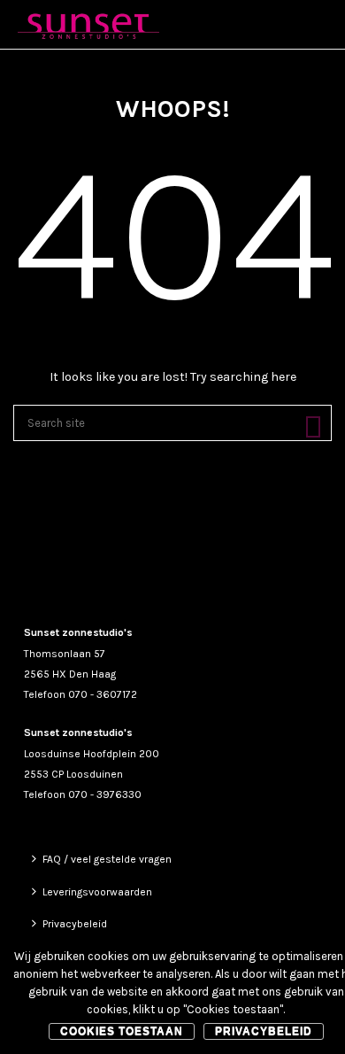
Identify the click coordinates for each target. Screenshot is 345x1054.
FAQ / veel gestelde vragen (107, 859)
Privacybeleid (74, 924)
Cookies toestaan (121, 1031)
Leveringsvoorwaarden (97, 892)
